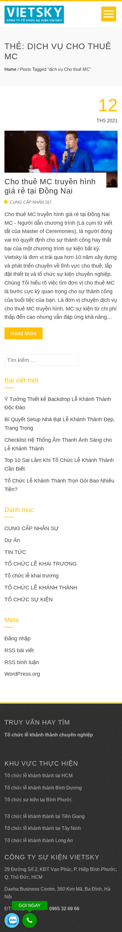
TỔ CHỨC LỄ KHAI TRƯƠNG (40, 564)
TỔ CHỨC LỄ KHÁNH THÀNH (40, 588)
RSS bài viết (19, 650)
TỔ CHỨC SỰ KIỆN (28, 599)
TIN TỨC (15, 552)
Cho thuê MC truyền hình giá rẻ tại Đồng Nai (50, 186)
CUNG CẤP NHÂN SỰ (30, 202)
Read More (23, 333)
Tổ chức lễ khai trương (31, 576)
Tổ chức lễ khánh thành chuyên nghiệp (48, 734)
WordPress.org (22, 674)
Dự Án (12, 540)
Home (10, 69)
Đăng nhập (17, 638)
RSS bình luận (21, 662)
